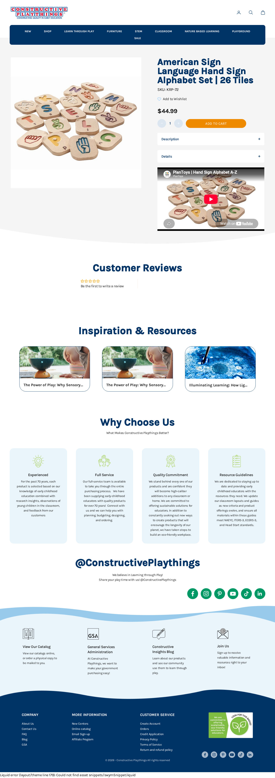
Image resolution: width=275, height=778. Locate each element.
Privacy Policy (148, 739)
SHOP (47, 31)
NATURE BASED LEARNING (202, 31)
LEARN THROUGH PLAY (79, 31)
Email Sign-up (81, 734)
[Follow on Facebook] (192, 593)
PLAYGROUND (241, 31)
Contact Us (29, 729)
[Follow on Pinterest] (219, 593)
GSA (24, 744)
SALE (137, 38)
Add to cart (216, 123)
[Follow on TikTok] (246, 593)
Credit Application (152, 734)
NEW (28, 31)
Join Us (223, 646)
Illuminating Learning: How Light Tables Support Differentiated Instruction (219, 385)
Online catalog (81, 729)
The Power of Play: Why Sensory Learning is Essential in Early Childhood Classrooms (54, 385)
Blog (24, 739)
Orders (144, 729)
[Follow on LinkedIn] (260, 593)
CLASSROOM (163, 31)
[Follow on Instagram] (206, 593)
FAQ (24, 734)
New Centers (80, 723)
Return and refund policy (156, 750)
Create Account (150, 723)
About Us (28, 723)
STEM (138, 31)
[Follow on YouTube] (233, 593)
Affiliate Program (82, 739)
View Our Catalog (37, 646)
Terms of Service (151, 744)
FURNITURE (114, 31)
